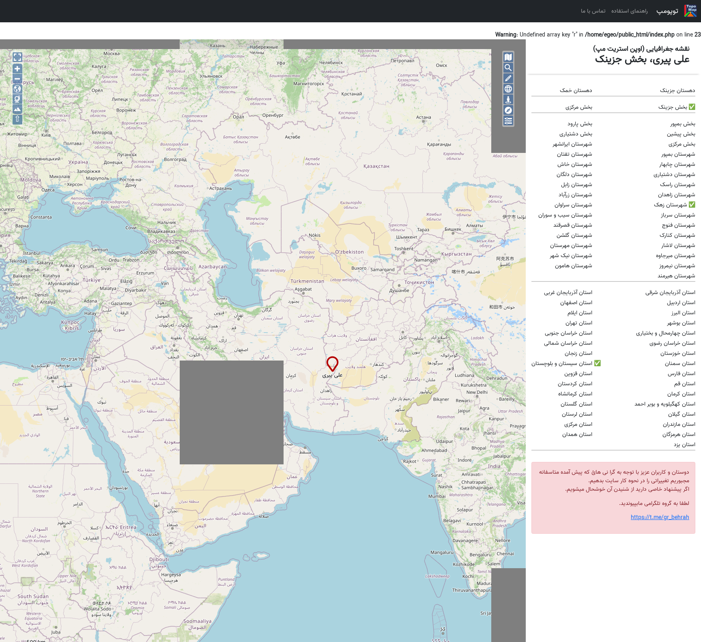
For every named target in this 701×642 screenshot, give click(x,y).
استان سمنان (680, 363)
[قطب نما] (508, 110)
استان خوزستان (677, 353)
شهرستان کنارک (677, 235)
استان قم (684, 384)
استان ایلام (580, 313)
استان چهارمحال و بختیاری (665, 333)
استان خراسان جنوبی (568, 333)
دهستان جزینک (677, 90)
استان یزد (684, 444)
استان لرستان (577, 414)
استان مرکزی (578, 424)
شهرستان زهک (670, 205)
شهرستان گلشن (574, 235)
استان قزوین (578, 373)
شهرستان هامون (573, 266)
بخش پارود (580, 124)
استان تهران (579, 323)
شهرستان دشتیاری (674, 174)
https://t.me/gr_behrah (660, 517)
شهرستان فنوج (678, 225)
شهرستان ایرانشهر (572, 144)
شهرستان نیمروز (677, 266)
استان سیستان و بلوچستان (561, 363)
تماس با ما (593, 11)
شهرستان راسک (677, 184)
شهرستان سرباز (678, 215)
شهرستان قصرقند (572, 225)
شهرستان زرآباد (575, 195)
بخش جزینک (672, 107)
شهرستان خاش (574, 164)
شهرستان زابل (576, 184)
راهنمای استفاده (629, 11)
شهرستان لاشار (678, 245)
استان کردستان (575, 384)
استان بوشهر (681, 323)
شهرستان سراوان (573, 205)
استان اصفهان (576, 302)
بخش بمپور (682, 124)
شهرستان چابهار (677, 164)
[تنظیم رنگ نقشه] (508, 120)
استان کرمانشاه (575, 394)
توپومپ (667, 11)
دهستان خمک (576, 90)
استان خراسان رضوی (672, 343)
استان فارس (681, 373)
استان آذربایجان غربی (568, 292)
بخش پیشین (681, 134)
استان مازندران (679, 424)
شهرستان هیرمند (676, 276)
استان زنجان (578, 353)
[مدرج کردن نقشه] (508, 89)
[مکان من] (508, 99)
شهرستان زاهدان (676, 195)
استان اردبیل (681, 302)
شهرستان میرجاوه (675, 255)
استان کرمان (681, 394)
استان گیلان (681, 414)
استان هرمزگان (678, 434)
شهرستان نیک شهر (571, 255)
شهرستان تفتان (574, 154)
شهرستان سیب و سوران (565, 215)
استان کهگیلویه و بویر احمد (664, 404)
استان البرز (683, 313)
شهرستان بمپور (678, 154)
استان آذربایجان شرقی (670, 292)
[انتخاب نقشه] (508, 57)
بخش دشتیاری (575, 134)
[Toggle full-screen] (17, 57)
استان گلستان (576, 404)
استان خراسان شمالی (568, 343)
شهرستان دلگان (574, 174)
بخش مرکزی (579, 107)
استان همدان (577, 434)
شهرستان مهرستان (571, 245)
